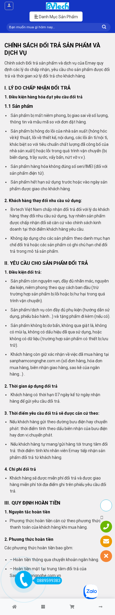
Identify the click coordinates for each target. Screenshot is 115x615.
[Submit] (104, 27)
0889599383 (48, 580)
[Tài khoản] (9, 6)
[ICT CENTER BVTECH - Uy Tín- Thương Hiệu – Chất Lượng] (57, 5)
